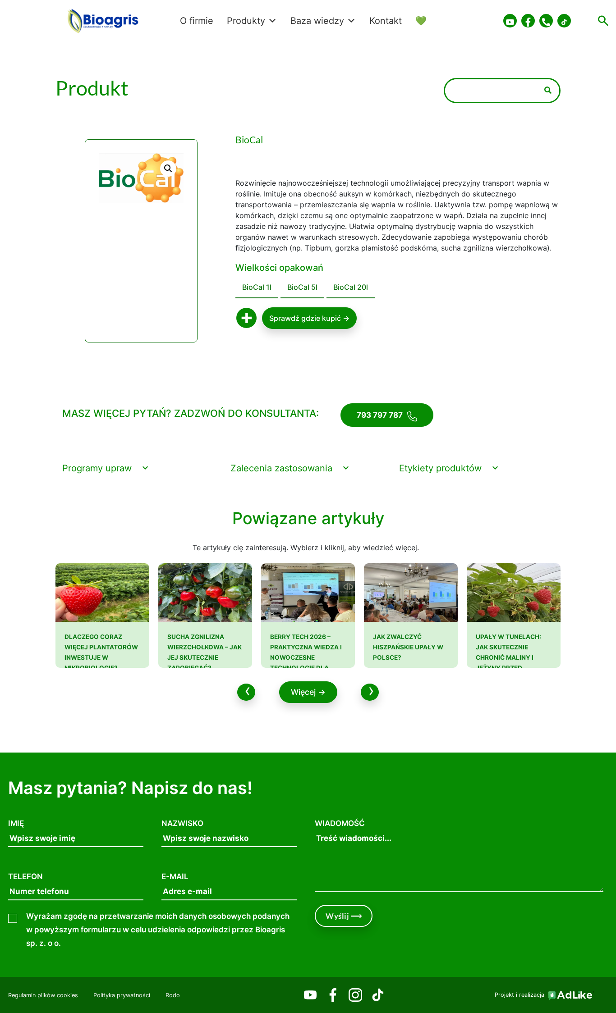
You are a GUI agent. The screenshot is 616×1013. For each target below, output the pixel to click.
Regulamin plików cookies (43, 995)
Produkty (246, 20)
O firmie (196, 20)
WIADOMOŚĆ (340, 823)
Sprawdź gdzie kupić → (309, 318)
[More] (246, 318)
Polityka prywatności (121, 995)
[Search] (548, 90)
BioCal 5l (302, 287)
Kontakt (385, 20)
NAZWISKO (182, 823)
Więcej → (308, 692)
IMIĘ (16, 823)
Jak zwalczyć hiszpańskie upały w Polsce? (408, 647)
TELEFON (25, 876)
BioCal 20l (350, 287)
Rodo (172, 995)
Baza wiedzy (317, 20)
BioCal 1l (256, 287)
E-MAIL (174, 876)
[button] (168, 168)
